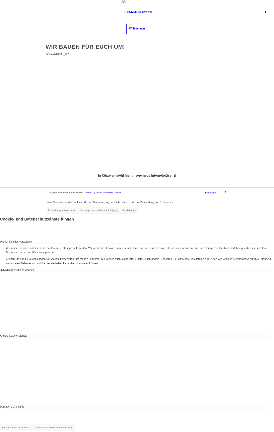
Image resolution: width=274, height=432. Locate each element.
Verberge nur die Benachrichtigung (99, 210)
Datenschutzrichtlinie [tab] (12, 406)
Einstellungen (129, 210)
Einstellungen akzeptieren (62, 210)
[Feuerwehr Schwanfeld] (137, 12)
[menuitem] (136, 29)
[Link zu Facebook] (266, 12)
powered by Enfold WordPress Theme (102, 192)
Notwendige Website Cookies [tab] (17, 269)
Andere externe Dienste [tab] (13, 335)
